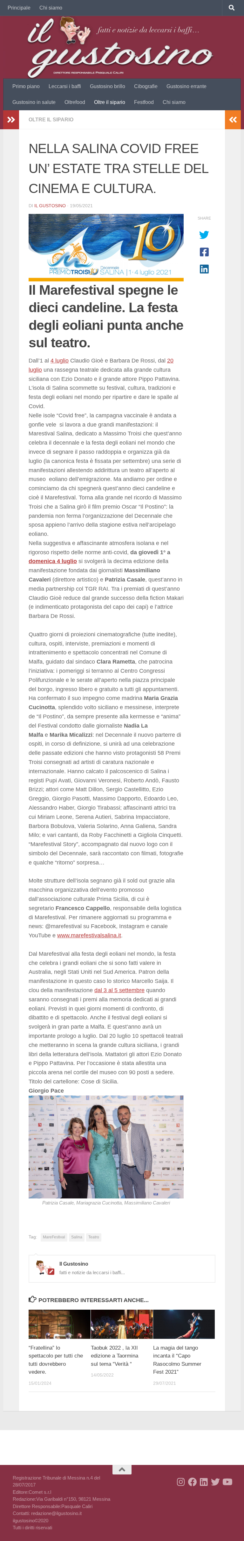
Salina (76, 1237)
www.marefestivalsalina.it (89, 935)
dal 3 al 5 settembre (119, 990)
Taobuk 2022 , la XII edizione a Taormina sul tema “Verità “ (114, 1356)
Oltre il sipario (109, 102)
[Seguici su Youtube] (226, 1482)
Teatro (93, 1237)
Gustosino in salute (34, 102)
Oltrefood (74, 102)
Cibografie (146, 86)
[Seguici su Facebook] (192, 1482)
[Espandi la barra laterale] (11, 119)
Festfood (144, 102)
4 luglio (60, 360)
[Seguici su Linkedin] (204, 1482)
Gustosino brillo (107, 86)
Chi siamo (50, 7)
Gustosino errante (186, 86)
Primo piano (26, 86)
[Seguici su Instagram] (181, 1482)
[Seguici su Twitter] (215, 1482)
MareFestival (54, 1237)
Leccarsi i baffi (65, 86)
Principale (19, 7)
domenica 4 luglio (53, 561)
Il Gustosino (50, 205)
